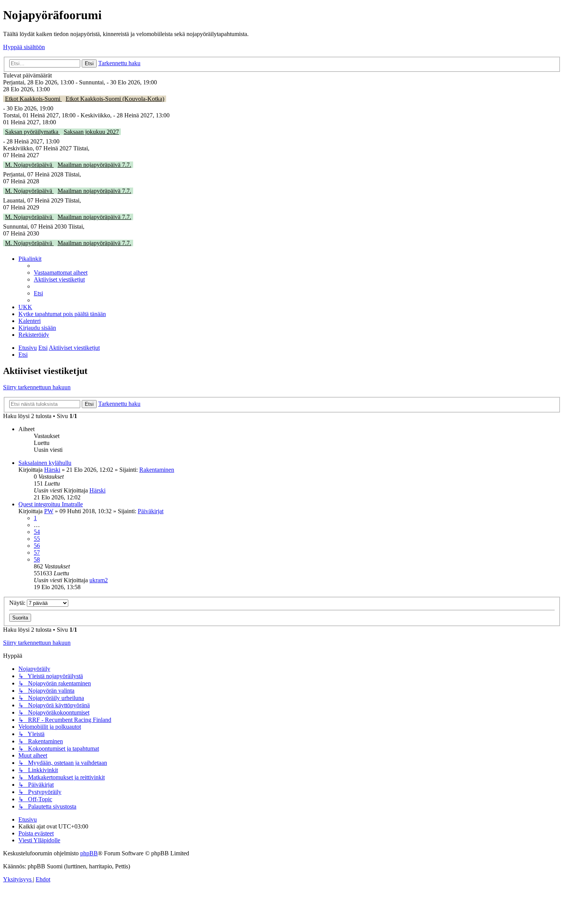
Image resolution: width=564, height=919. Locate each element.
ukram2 (98, 580)
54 (37, 532)
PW (48, 511)
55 (37, 538)
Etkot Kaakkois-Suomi (33, 99)
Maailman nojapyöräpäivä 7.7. (94, 164)
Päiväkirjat (150, 511)
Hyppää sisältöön (24, 47)
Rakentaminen (156, 469)
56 (37, 545)
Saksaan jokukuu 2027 (91, 131)
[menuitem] (60, 272)
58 (37, 559)
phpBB (89, 853)
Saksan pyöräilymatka (32, 131)
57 (37, 552)
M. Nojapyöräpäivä (29, 164)
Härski (52, 469)
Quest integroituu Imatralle (50, 504)
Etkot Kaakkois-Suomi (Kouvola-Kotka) (115, 99)
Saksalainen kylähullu (44, 463)
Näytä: (18, 602)
